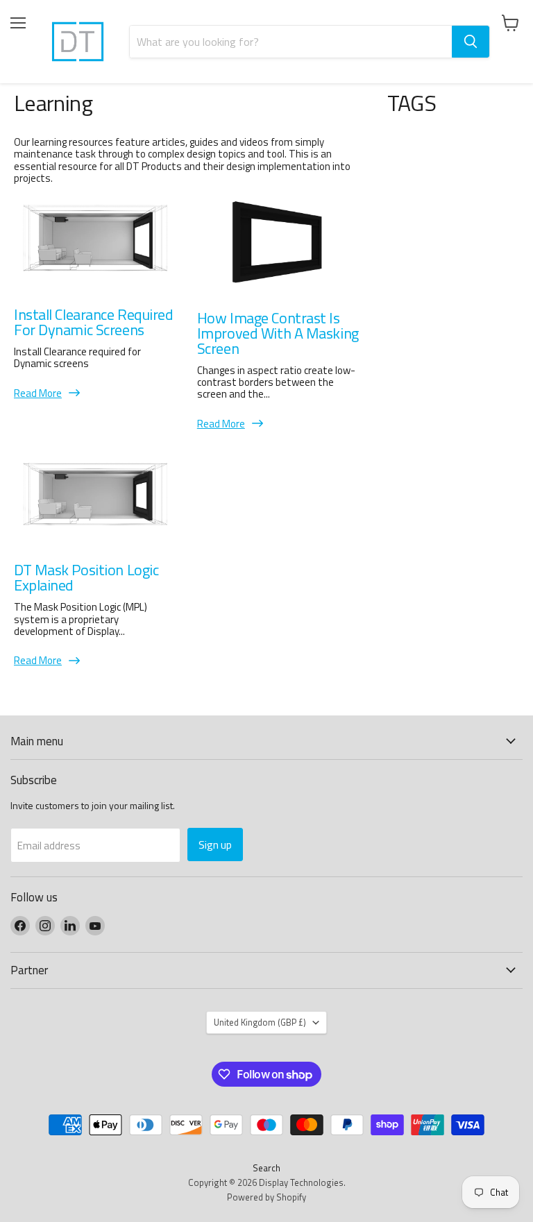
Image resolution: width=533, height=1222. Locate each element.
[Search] (470, 42)
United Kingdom (260, 1022)
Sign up (215, 844)
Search (266, 1168)
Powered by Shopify (266, 1197)
